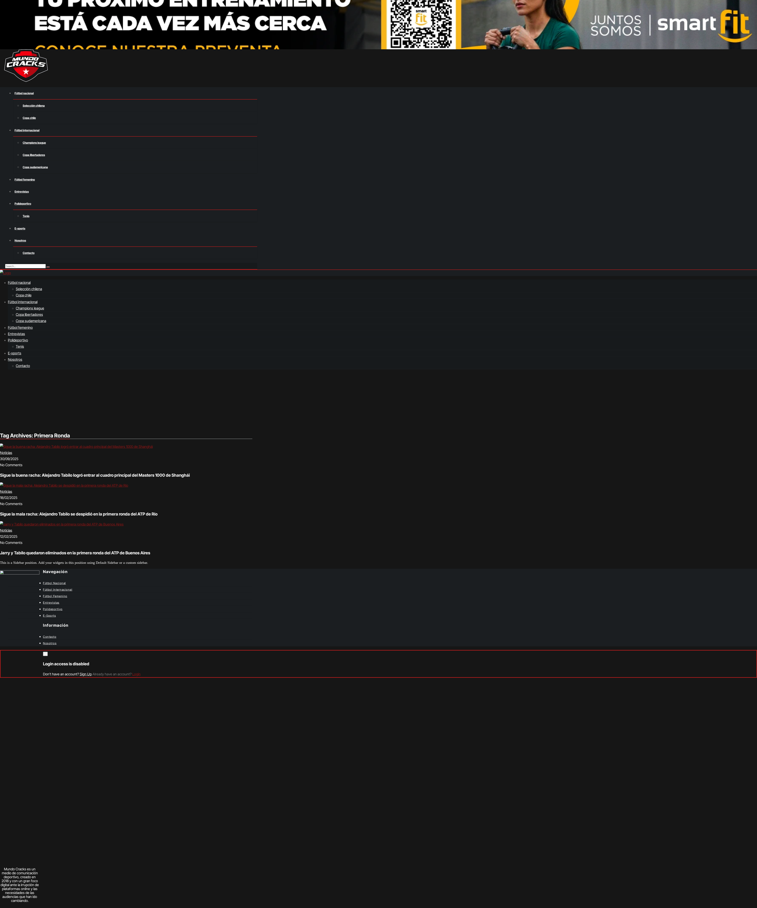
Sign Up (86, 674)
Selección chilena (34, 105)
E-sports (20, 228)
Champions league (34, 142)
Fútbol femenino (25, 179)
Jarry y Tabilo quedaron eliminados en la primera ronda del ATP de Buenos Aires (75, 552)
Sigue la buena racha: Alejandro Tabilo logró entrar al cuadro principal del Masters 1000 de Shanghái (95, 475)
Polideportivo (23, 203)
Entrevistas (22, 191)
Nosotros (20, 240)
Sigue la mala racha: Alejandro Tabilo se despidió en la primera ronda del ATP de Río (79, 514)
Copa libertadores (34, 155)
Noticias (6, 453)
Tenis (26, 216)
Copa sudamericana (35, 167)
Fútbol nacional (24, 93)
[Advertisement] (378, 400)
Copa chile (29, 117)
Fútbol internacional (27, 130)
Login (136, 674)
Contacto (28, 253)
